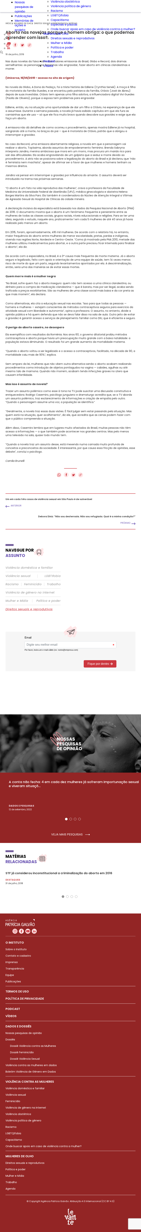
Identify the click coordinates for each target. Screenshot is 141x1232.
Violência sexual (18, 576)
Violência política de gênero (71, 6)
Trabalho (57, 52)
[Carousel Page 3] (75, 819)
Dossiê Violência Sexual (25, 1059)
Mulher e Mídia (61, 43)
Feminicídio (32, 584)
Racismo (57, 11)
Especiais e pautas (64, 24)
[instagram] (8, 34)
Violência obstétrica (18, 1114)
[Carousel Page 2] (70, 819)
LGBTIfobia (53, 576)
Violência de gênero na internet (30, 592)
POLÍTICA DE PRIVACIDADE (25, 999)
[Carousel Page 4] (79, 819)
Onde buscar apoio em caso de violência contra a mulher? (93, 29)
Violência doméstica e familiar (29, 567)
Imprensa (12, 962)
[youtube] (9, 44)
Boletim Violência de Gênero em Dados (31, 1071)
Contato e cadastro (18, 956)
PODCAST (13, 1009)
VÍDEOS (11, 1016)
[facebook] (8, 39)
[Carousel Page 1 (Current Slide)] (66, 819)
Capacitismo (60, 20)
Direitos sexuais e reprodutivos (73, 38)
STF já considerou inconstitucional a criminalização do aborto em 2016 (59, 873)
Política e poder (62, 47)
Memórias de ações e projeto (24, 25)
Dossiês (10, 1039)
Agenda (56, 57)
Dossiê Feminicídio (22, 1052)
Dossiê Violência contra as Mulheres (33, 1046)
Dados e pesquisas (21, 805)
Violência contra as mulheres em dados (31, 1065)
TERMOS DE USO (17, 991)
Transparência (15, 968)
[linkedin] (8, 48)
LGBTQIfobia (59, 15)
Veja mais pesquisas (67, 834)
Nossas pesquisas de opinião (24, 7)
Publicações (23, 16)
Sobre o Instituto (16, 949)
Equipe (10, 975)
